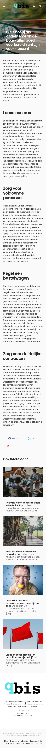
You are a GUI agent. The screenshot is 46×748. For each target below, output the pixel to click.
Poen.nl (26, 735)
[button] (4, 6)
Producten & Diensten (24, 743)
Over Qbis (38, 743)
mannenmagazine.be (23, 715)
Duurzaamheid (36, 741)
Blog (6, 741)
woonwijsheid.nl (23, 713)
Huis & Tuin (10, 743)
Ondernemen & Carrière (19, 741)
